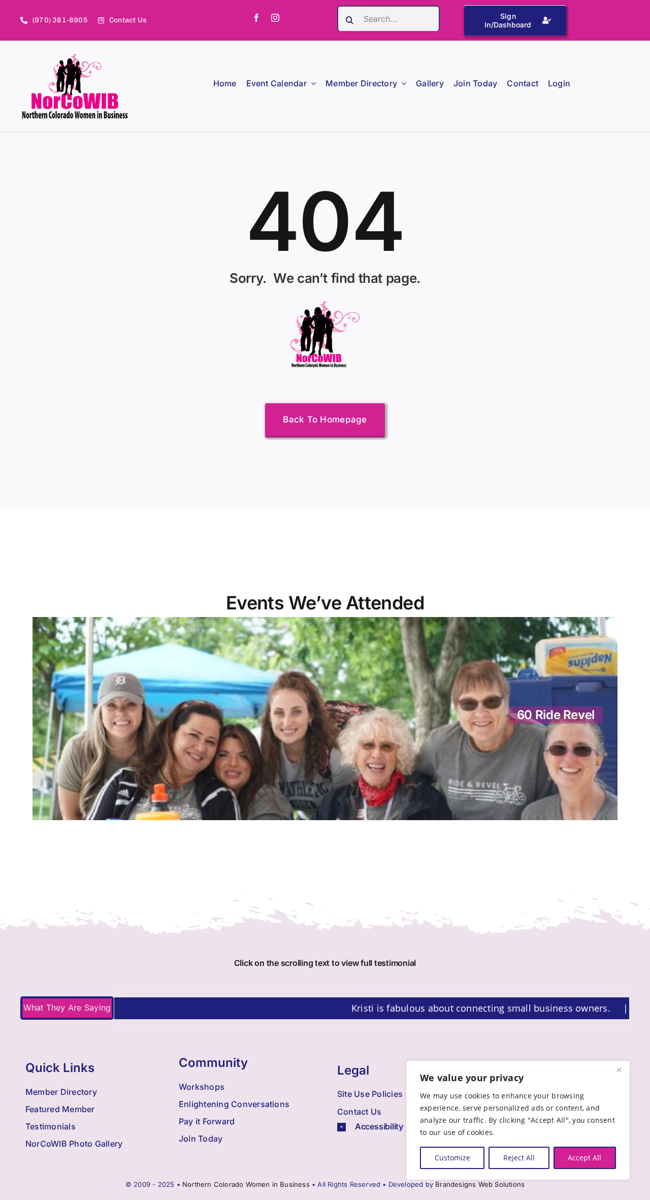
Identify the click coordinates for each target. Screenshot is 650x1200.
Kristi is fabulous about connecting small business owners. (439, 1008)
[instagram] (275, 18)
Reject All (519, 1157)
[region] (518, 1120)
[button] (404, 1127)
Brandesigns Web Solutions (480, 1184)
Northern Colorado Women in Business (246, 1184)
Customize (452, 1157)
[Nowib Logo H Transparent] (75, 57)
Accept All (584, 1157)
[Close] (619, 1069)
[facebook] (256, 18)
